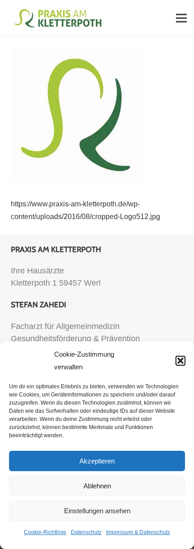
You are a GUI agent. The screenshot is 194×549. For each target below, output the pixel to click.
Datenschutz (86, 532)
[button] (180, 360)
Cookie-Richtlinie (45, 532)
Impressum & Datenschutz (138, 532)
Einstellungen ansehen (97, 511)
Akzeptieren (97, 461)
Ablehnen (97, 486)
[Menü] (181, 18)
